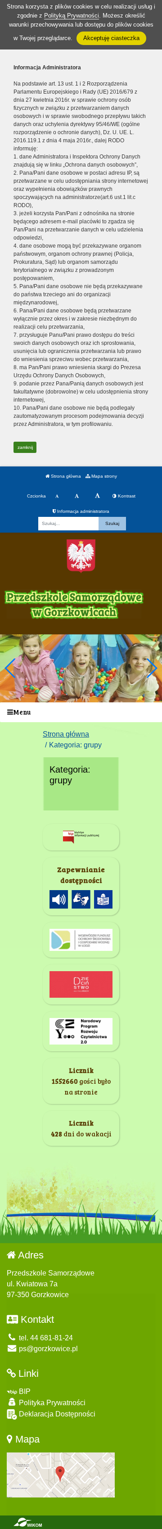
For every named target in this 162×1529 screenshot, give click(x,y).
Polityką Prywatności (71, 15)
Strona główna (65, 476)
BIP (24, 1391)
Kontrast (126, 495)
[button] (151, 668)
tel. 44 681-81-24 (45, 1338)
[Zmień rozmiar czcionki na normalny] (57, 496)
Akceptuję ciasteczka (111, 38)
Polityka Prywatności (51, 1403)
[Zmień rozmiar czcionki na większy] (77, 496)
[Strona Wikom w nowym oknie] (28, 1522)
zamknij (25, 447)
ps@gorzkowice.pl (47, 1349)
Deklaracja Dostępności (56, 1414)
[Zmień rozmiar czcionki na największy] (97, 496)
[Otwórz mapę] (61, 1474)
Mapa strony (103, 476)
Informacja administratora (82, 511)
